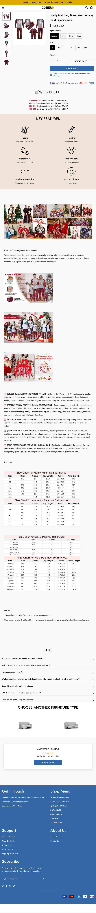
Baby (71, 35)
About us (53, 837)
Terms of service (8, 841)
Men (64, 35)
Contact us (54, 841)
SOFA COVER (55, 810)
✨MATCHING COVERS (59, 797)
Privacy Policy (7, 849)
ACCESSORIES (56, 822)
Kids (79, 35)
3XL (85, 47)
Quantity (53, 55)
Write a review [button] (48, 762)
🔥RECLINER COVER (58, 806)
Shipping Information (10, 853)
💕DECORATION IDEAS (59, 801)
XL (72, 47)
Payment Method (8, 837)
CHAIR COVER (56, 814)
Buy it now (72, 68)
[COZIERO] (48, 7)
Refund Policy (7, 845)
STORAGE (54, 818)
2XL (78, 47)
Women (54, 35)
